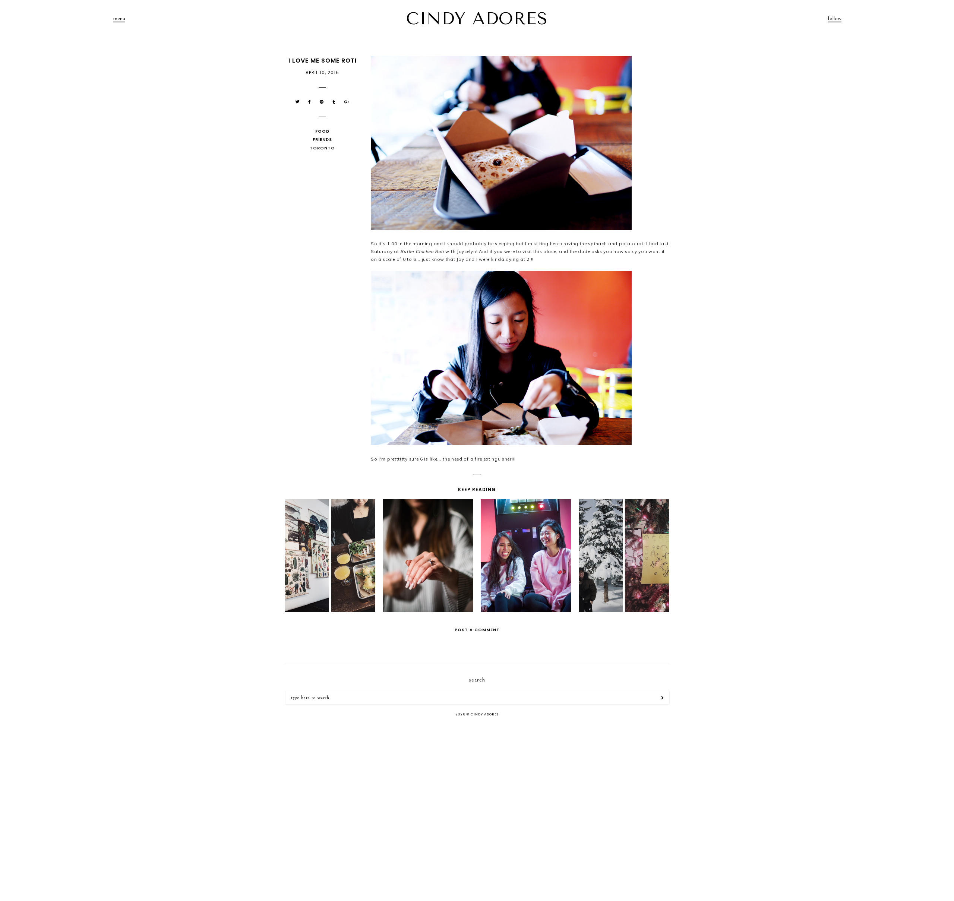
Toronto (322, 148)
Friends (322, 139)
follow (834, 18)
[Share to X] (298, 102)
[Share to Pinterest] (322, 102)
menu (119, 18)
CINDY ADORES (477, 18)
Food (322, 131)
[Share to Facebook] (310, 102)
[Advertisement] (477, 782)
